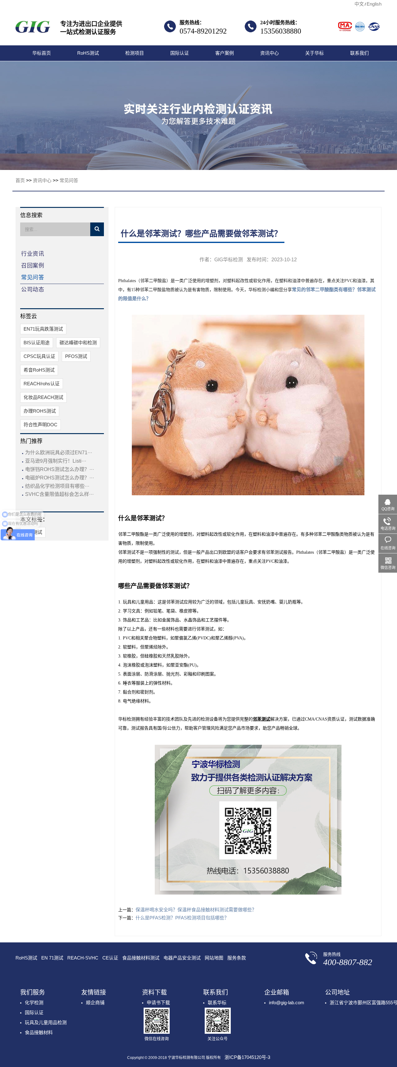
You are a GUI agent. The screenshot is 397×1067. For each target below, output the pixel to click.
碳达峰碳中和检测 (78, 342)
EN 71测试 (52, 957)
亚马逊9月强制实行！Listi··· (55, 461)
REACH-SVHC (82, 957)
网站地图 (214, 957)
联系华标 (217, 1002)
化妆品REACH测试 (43, 397)
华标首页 (41, 53)
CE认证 (110, 957)
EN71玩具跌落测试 (43, 329)
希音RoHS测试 (39, 370)
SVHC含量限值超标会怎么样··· (59, 494)
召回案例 (32, 266)
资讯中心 (269, 53)
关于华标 (314, 53)
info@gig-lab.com (286, 1002)
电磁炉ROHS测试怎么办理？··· (59, 477)
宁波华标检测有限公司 (33, 28)
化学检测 (34, 1002)
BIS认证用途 (37, 342)
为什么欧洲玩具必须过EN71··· (58, 452)
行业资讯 (32, 254)
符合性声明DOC (40, 424)
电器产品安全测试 (182, 957)
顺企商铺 (95, 1002)
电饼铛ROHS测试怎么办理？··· (59, 469)
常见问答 (69, 180)
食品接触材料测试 (140, 957)
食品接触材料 (39, 1032)
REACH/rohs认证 (42, 383)
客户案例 (224, 53)
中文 (359, 4)
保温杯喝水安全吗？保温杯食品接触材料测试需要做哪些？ (196, 909)
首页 (20, 180)
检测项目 (134, 53)
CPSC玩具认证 (39, 356)
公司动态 (32, 289)
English (374, 4)
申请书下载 (158, 1002)
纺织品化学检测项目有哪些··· (57, 486)
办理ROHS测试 (40, 411)
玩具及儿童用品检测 (46, 1022)
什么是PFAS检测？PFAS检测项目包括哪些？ (182, 917)
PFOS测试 (76, 356)
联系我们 (359, 53)
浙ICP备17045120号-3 (247, 1057)
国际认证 (179, 53)
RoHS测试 (88, 53)
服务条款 (236, 957)
